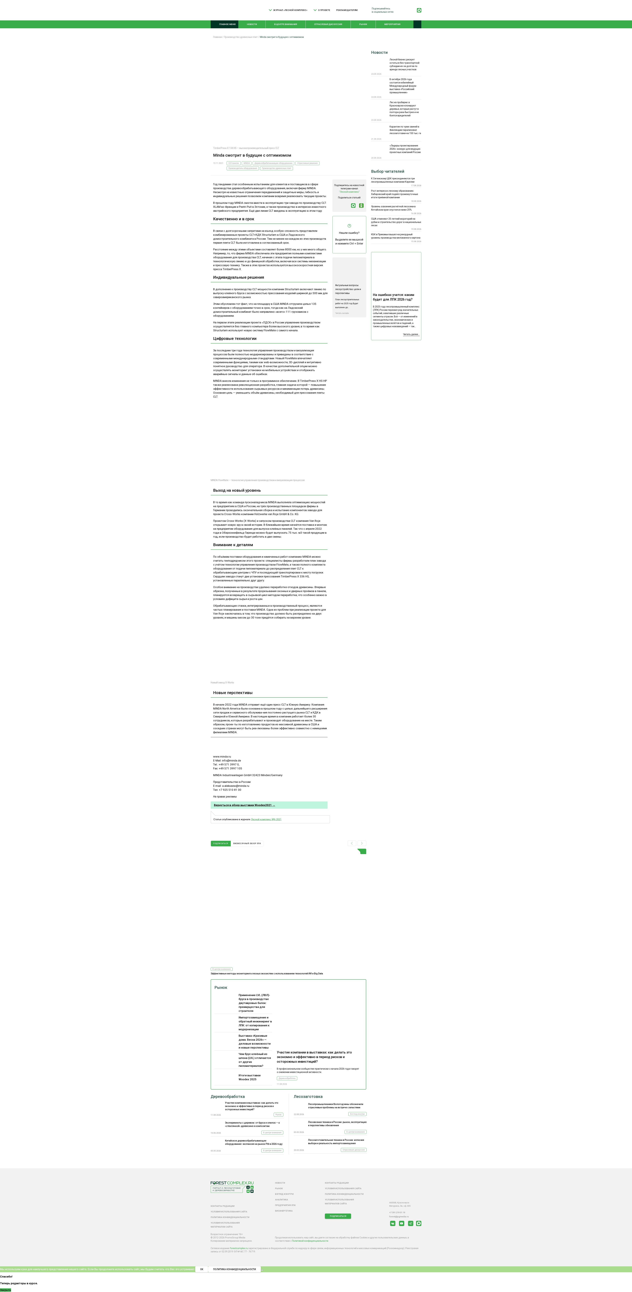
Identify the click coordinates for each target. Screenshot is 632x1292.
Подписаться (338, 1216)
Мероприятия (392, 24)
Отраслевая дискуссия (328, 24)
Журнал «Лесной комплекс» (290, 10)
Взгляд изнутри (357, 1114)
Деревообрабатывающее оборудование (273, 163)
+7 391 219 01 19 (397, 1212)
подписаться (220, 843)
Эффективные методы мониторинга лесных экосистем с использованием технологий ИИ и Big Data (267, 973)
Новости (252, 24)
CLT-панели (233, 163)
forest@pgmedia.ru (399, 1216)
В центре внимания (285, 24)
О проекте (324, 10)
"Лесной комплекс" (349, 191)
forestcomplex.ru (239, 1248)
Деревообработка (287, 1078)
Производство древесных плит (276, 168)
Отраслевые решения (307, 163)
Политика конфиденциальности (230, 1217)
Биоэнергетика (284, 1211)
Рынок (363, 24)
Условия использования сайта (229, 1211)
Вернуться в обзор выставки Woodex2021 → (244, 805)
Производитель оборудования (242, 168)
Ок (201, 1269)
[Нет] (262, 1270)
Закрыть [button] (5, 1290)
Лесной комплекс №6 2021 (266, 819)
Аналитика (281, 1199)
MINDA (247, 163)
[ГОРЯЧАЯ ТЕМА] (288, 907)
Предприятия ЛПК (285, 1205)
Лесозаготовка (308, 1096)
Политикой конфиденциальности (310, 1241)
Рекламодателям (347, 10)
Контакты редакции (223, 1206)
